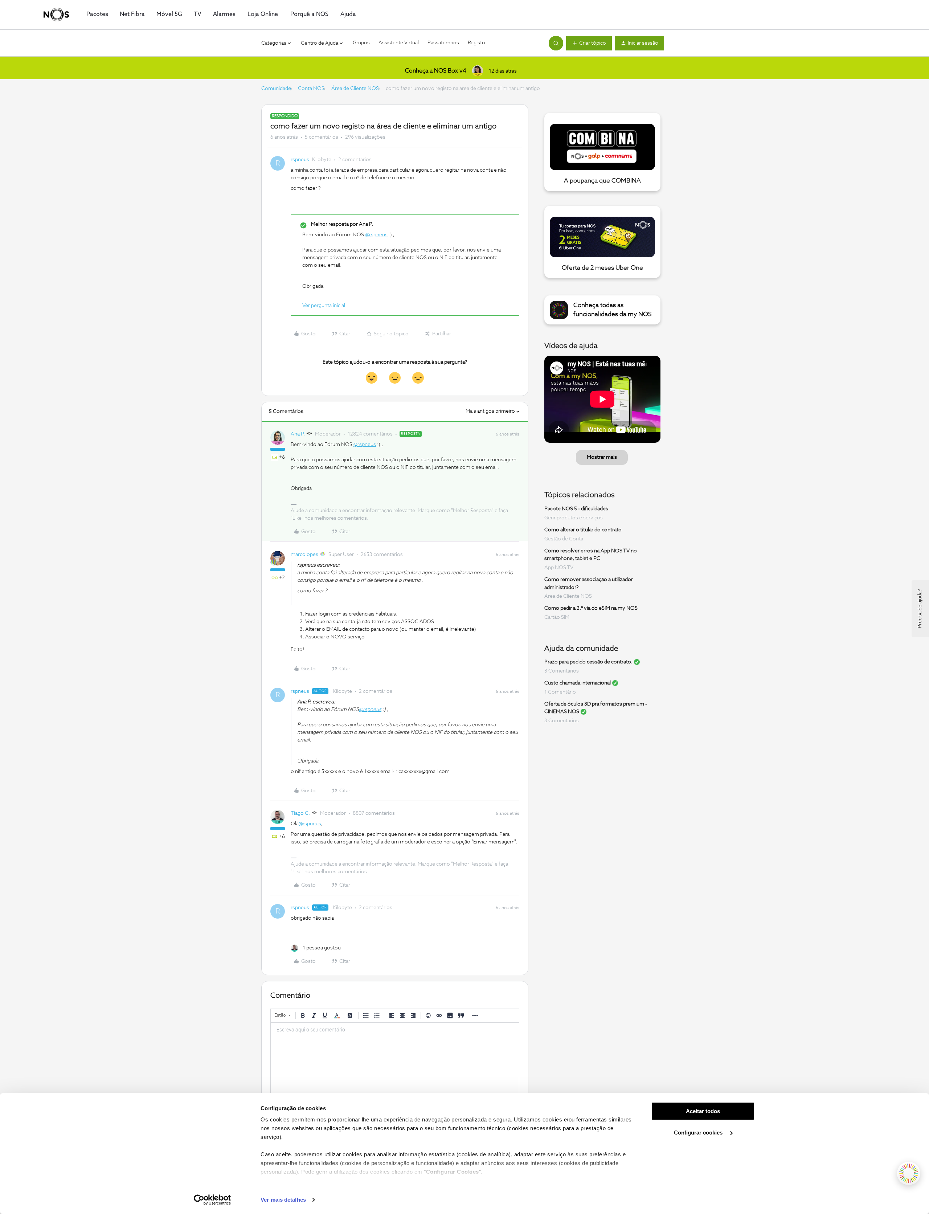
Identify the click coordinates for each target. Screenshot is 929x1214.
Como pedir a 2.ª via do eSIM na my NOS (591, 608)
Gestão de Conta (563, 538)
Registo (476, 42)
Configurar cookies (699, 1132)
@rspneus (376, 234)
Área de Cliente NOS (355, 88)
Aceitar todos (703, 1111)
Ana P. (298, 434)
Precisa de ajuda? (919, 608)
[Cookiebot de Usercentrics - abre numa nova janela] (212, 1199)
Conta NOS (311, 88)
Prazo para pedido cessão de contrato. (588, 662)
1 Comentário (560, 692)
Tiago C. (300, 813)
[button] (589, 43)
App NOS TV (558, 567)
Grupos (361, 42)
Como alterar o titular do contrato (583, 529)
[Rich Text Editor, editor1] (395, 1059)
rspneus (300, 159)
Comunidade (276, 88)
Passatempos (443, 42)
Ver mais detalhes (283, 1200)
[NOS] (56, 14)
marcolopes (304, 554)
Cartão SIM (556, 617)
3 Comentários (561, 671)
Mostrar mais (602, 457)
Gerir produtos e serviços (573, 517)
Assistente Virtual (398, 42)
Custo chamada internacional (577, 683)
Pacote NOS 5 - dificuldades (576, 508)
